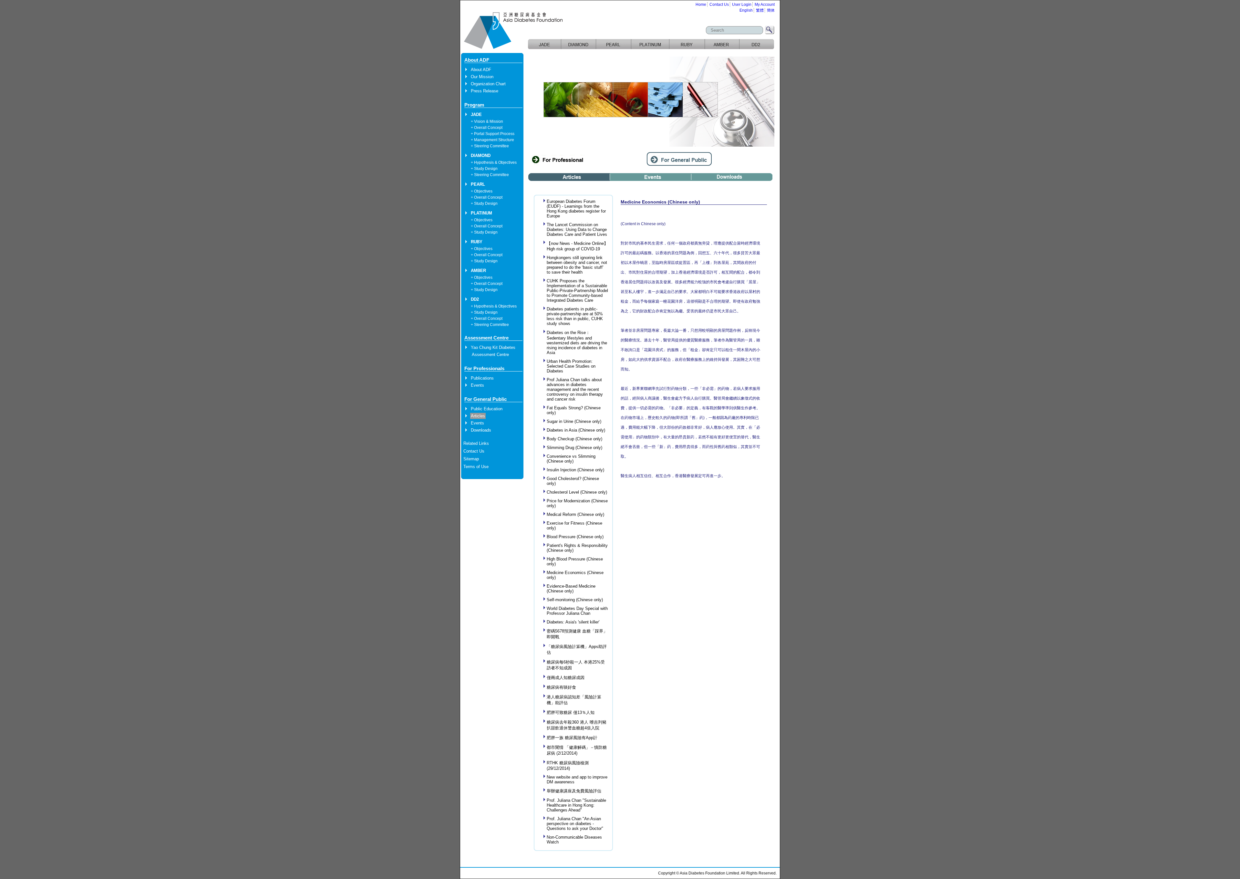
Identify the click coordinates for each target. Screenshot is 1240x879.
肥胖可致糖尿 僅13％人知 (570, 712)
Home (701, 4)
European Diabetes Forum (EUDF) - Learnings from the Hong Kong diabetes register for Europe (576, 208)
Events (477, 385)
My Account (765, 4)
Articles (478, 415)
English (746, 10)
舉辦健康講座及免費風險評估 (574, 791)
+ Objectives (481, 191)
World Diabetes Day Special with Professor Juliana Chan (577, 611)
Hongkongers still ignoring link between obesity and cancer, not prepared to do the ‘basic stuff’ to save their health (577, 265)
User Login (741, 4)
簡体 (771, 10)
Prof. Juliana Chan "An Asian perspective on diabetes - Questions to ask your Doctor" (575, 823)
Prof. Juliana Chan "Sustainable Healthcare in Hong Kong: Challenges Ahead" (576, 805)
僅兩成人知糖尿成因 (565, 677)
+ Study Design (484, 168)
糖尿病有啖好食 (561, 687)
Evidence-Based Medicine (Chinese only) (571, 588)
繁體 (760, 10)
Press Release (484, 91)
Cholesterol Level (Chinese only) (577, 492)
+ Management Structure (492, 140)
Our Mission (482, 76)
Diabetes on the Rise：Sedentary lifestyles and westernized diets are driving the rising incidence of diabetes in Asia (577, 342)
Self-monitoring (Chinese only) (575, 599)
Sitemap (471, 458)
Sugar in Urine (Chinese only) (574, 421)
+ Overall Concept (486, 127)
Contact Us (719, 4)
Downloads (481, 430)
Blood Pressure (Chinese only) (575, 536)
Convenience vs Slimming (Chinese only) (571, 459)
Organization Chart (488, 83)
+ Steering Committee (490, 146)
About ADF (481, 69)
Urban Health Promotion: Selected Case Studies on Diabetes (571, 366)
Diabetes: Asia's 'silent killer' (573, 622)
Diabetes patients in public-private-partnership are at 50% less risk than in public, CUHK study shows (575, 316)
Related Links (476, 443)
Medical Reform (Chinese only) (575, 514)
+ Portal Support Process (492, 133)
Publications (482, 378)
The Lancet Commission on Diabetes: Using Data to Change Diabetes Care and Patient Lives (577, 229)
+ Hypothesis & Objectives (494, 162)
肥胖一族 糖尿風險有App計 (572, 737)
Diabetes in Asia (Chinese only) (576, 430)
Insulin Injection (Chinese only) (575, 469)
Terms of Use (476, 466)
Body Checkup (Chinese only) (574, 438)
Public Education (486, 408)
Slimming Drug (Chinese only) (574, 447)
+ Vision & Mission (487, 121)
